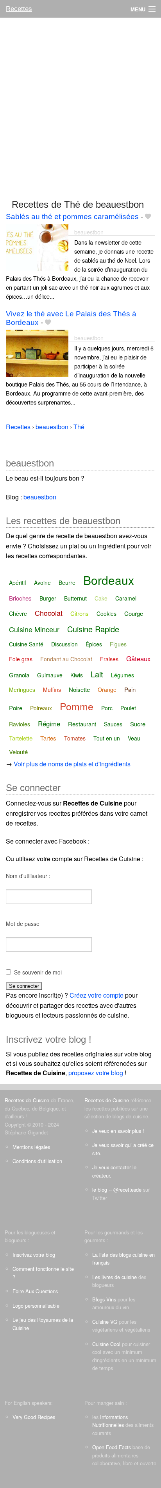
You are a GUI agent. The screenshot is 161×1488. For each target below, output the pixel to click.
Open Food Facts (111, 1447)
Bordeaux (108, 580)
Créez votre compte (96, 995)
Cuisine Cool (106, 1344)
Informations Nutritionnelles (110, 1420)
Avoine (42, 582)
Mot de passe (22, 923)
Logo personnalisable (36, 1305)
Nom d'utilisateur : (28, 876)
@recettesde (127, 1189)
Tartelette (20, 738)
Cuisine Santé (26, 644)
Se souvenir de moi (38, 972)
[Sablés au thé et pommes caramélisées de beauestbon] (37, 246)
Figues (118, 644)
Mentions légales (31, 1146)
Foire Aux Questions (35, 1291)
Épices (94, 644)
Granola (19, 675)
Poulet (128, 708)
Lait (97, 674)
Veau (134, 738)
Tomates (75, 738)
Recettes (19, 9)
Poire (15, 708)
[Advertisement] (80, 104)
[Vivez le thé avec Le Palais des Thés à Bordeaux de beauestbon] (37, 352)
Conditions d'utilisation (37, 1161)
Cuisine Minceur (34, 629)
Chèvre (18, 613)
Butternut (75, 598)
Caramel (125, 598)
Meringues (22, 689)
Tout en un (106, 738)
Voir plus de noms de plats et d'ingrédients (72, 763)
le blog (99, 1189)
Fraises (109, 659)
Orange (107, 689)
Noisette (79, 689)
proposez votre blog (95, 1072)
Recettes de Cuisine (27, 1100)
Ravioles (19, 724)
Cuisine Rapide (93, 629)
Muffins (52, 689)
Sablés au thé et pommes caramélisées (72, 216)
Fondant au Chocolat (66, 659)
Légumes (122, 675)
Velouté (18, 752)
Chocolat (49, 613)
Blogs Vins (104, 1299)
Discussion (64, 644)
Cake (101, 598)
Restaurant (82, 724)
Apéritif (17, 582)
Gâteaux (138, 658)
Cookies (106, 613)
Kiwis (76, 675)
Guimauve (50, 675)
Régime (49, 723)
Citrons (79, 613)
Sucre (137, 724)
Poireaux (41, 708)
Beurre (67, 582)
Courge (133, 613)
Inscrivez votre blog (34, 1254)
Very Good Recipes (34, 1417)
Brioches (20, 598)
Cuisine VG (104, 1321)
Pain (130, 689)
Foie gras (20, 659)
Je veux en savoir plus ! (118, 1130)
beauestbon (89, 232)
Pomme (76, 706)
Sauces (113, 724)
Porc (107, 708)
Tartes (48, 738)
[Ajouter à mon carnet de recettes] (148, 216)
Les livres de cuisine (114, 1277)
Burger (47, 598)
